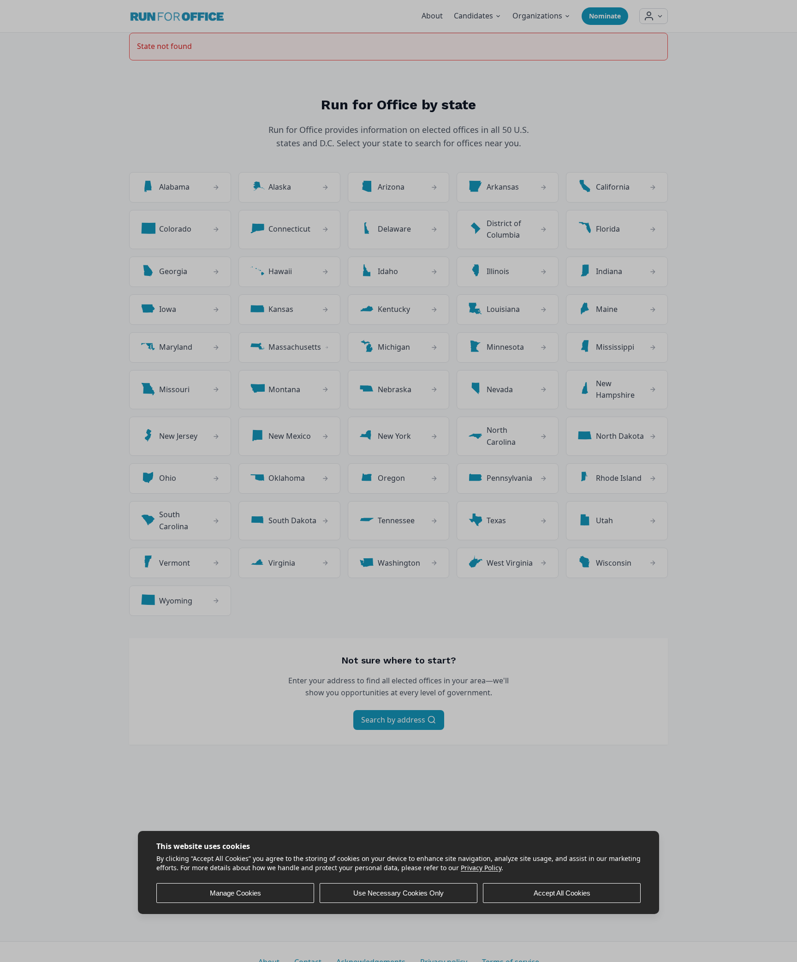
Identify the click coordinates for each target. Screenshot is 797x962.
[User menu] (653, 16)
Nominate (605, 16)
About (432, 16)
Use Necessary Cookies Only (398, 893)
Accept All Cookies (562, 893)
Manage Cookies (235, 893)
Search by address (394, 720)
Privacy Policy (481, 867)
